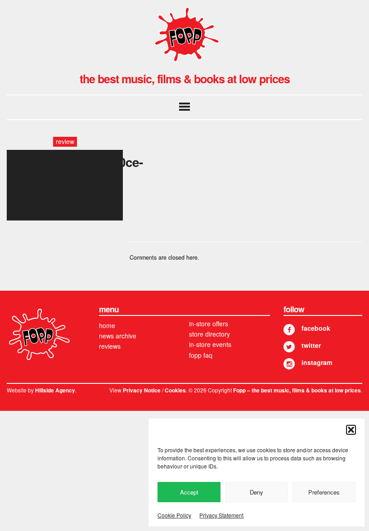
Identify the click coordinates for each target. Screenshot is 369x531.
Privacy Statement (221, 515)
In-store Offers (208, 323)
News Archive (117, 335)
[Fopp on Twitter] (289, 346)
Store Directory (209, 333)
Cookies (175, 390)
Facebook (316, 328)
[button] (351, 429)
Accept (189, 492)
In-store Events (210, 344)
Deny (256, 492)
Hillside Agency (55, 390)
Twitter (311, 345)
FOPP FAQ (200, 355)
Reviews (110, 346)
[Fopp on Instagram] (289, 363)
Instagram (317, 362)
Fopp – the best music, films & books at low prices (297, 390)
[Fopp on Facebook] (289, 329)
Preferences (324, 492)
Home (107, 325)
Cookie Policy (174, 515)
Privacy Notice (142, 390)
